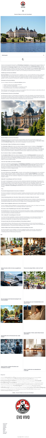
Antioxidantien (27, 377)
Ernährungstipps (32, 380)
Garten (4, 426)
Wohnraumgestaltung (7, 390)
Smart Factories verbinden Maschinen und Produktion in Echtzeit (9, 367)
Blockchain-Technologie (34, 377)
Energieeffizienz (29, 379)
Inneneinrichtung (7, 384)
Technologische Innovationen (21, 389)
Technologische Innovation (10, 389)
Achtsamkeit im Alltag (10, 377)
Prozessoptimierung (29, 385)
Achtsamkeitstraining (20, 377)
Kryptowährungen (13, 384)
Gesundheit (13, 383)
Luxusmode (27, 384)
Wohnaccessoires (37, 389)
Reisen (14, 392)
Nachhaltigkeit (17, 385)
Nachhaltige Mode (3, 385)
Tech (4, 430)
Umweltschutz (30, 389)
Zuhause (5, 424)
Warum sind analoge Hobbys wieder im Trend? (33, 268)
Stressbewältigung (39, 387)
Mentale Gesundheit (34, 384)
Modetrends (40, 384)
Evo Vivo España (28, 427)
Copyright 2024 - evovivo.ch (23, 436)
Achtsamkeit (2, 377)
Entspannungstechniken (8, 381)
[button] (23, 11)
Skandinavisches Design (13, 387)
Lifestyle (4, 427)
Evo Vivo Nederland (29, 429)
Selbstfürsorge (5, 387)
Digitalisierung (10, 379)
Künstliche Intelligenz (20, 384)
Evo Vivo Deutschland (29, 424)
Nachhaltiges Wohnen (9, 385)
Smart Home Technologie (22, 387)
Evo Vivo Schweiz (28, 432)
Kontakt (4, 433)
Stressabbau (30, 387)
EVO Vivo (5, 423)
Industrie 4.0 (3, 384)
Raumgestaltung (36, 385)
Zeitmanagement (16, 390)
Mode (4, 428)
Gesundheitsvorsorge (26, 382)
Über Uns (5, 432)
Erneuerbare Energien (21, 380)
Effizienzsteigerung (19, 379)
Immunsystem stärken (39, 382)
